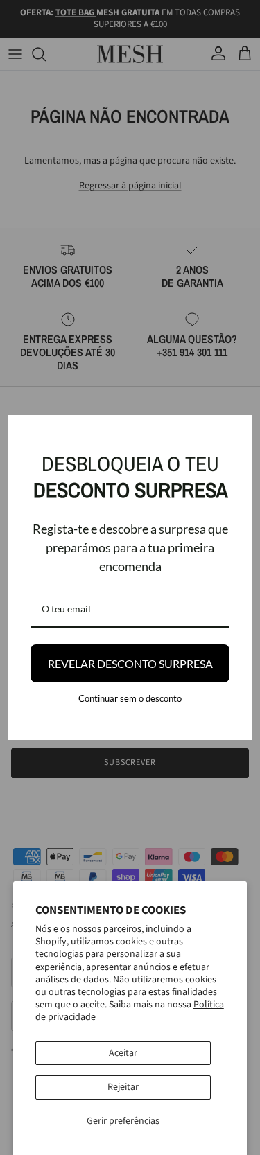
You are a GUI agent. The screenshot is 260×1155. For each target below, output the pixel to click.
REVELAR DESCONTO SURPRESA (130, 663)
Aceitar (123, 1053)
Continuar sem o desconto (130, 698)
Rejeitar (123, 1087)
